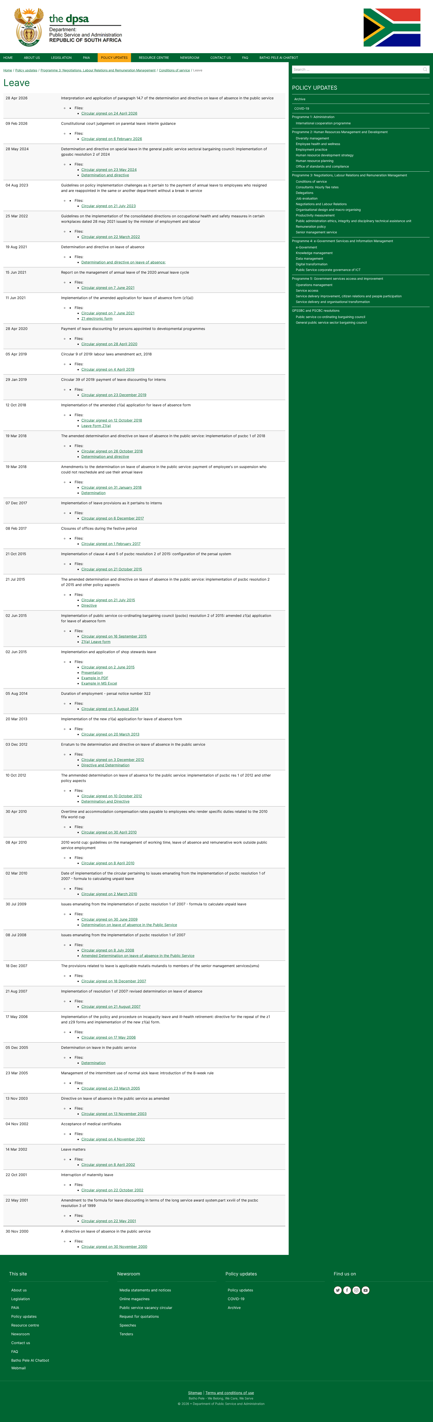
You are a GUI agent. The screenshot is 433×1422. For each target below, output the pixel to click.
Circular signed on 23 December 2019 (113, 395)
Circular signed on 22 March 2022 (110, 236)
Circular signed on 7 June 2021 (107, 287)
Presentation (92, 672)
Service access (307, 290)
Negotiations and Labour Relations (321, 204)
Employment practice (311, 149)
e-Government (306, 247)
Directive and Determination (105, 765)
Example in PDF (94, 678)
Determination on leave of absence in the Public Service (129, 924)
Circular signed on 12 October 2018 (111, 420)
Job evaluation (307, 198)
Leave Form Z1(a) (96, 425)
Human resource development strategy (325, 155)
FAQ (245, 57)
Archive (299, 99)
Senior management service (316, 232)
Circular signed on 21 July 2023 (108, 206)
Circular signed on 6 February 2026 (111, 138)
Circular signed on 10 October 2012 (111, 796)
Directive (89, 605)
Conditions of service (174, 70)
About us (32, 57)
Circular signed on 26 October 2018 (112, 451)
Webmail (18, 1368)
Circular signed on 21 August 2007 (110, 1006)
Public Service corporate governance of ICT (328, 270)
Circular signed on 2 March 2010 (109, 894)
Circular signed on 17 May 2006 (108, 1037)
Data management (309, 258)
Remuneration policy (311, 226)
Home (8, 57)
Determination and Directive (105, 801)
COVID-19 (301, 108)
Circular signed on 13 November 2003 (114, 1113)
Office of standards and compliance (322, 166)
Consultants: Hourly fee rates (317, 187)
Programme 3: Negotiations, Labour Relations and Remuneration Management (98, 70)
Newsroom (189, 57)
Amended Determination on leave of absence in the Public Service (137, 955)
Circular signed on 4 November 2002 (113, 1139)
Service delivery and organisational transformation (333, 302)
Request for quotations (139, 1316)
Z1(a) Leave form (96, 641)
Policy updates (114, 57)
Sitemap (195, 1392)
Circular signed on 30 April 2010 (109, 832)
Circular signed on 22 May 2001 (108, 1221)
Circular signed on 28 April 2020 (109, 344)
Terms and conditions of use (229, 1392)
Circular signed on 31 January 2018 (111, 487)
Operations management (314, 285)
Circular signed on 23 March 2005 (110, 1088)
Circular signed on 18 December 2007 (113, 981)
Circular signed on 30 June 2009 (109, 919)
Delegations (304, 193)
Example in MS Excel (99, 683)
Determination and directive (105, 175)
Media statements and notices (145, 1290)
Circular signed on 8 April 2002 (108, 1164)
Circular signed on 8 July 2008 (107, 950)
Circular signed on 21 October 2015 (111, 569)
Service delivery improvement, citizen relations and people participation (349, 296)
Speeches (128, 1325)
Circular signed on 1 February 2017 (110, 543)
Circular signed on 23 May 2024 (109, 169)
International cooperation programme (323, 123)
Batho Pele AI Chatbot (279, 57)
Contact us (220, 57)
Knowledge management (314, 253)
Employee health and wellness (318, 144)
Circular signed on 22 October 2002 (112, 1190)
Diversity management (312, 138)
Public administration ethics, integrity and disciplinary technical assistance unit (353, 221)
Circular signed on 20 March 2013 (110, 734)
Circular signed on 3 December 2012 (112, 759)
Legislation (61, 57)
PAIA (86, 57)
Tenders (126, 1334)
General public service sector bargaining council (331, 322)
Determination (93, 493)
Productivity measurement (315, 215)
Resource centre (154, 57)
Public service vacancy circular (146, 1307)
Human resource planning (315, 161)
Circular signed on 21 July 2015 (108, 600)
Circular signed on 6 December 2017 (112, 518)
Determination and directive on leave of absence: (123, 262)
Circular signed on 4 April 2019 (107, 369)
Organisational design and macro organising (328, 209)
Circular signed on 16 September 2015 (114, 636)
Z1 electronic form (97, 318)
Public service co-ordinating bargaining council (330, 317)
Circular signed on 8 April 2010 (107, 863)
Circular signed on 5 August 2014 (109, 708)
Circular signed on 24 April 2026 (109, 113)
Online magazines (135, 1299)
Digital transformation (311, 264)
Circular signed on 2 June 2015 (108, 667)
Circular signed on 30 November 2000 (114, 1246)
